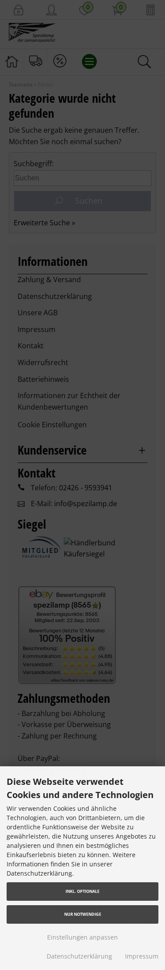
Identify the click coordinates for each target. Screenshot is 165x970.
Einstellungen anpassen (82, 937)
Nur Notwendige (82, 914)
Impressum (141, 956)
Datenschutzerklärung (79, 956)
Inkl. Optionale (82, 891)
